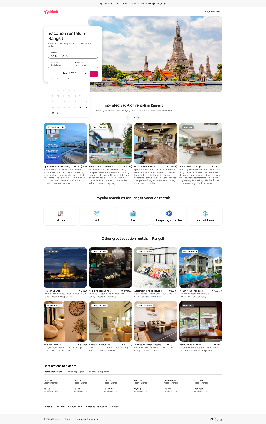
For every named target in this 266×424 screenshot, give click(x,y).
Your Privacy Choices (90, 419)
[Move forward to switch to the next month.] (85, 73)
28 (80, 107)
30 (53, 113)
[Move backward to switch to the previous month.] (53, 73)
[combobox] (73, 55)
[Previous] (128, 117)
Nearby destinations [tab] (53, 371)
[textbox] (61, 65)
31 (58, 113)
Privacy (66, 419)
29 (85, 107)
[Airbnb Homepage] (51, 11)
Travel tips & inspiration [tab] (98, 371)
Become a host (213, 11)
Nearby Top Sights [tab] (75, 371)
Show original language (155, 3)
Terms (75, 419)
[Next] (138, 117)
